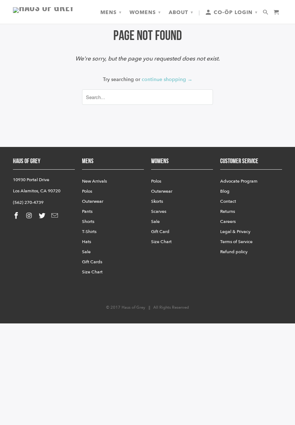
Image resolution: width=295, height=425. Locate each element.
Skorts (157, 201)
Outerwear (92, 201)
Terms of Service (236, 242)
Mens (111, 12)
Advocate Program (239, 181)
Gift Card (160, 231)
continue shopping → (167, 79)
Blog (225, 191)
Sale (86, 252)
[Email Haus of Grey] (55, 215)
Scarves (158, 211)
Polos (87, 191)
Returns (227, 211)
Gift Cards (92, 262)
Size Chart (92, 272)
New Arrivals (94, 181)
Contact (228, 201)
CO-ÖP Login (235, 12)
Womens (145, 12)
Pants (87, 211)
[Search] (266, 12)
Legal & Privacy (235, 231)
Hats (86, 242)
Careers (228, 221)
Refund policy (234, 252)
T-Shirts (89, 231)
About (181, 12)
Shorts (88, 221)
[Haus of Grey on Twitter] (43, 215)
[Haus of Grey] (44, 10)
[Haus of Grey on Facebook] (17, 215)
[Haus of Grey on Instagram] (30, 215)
